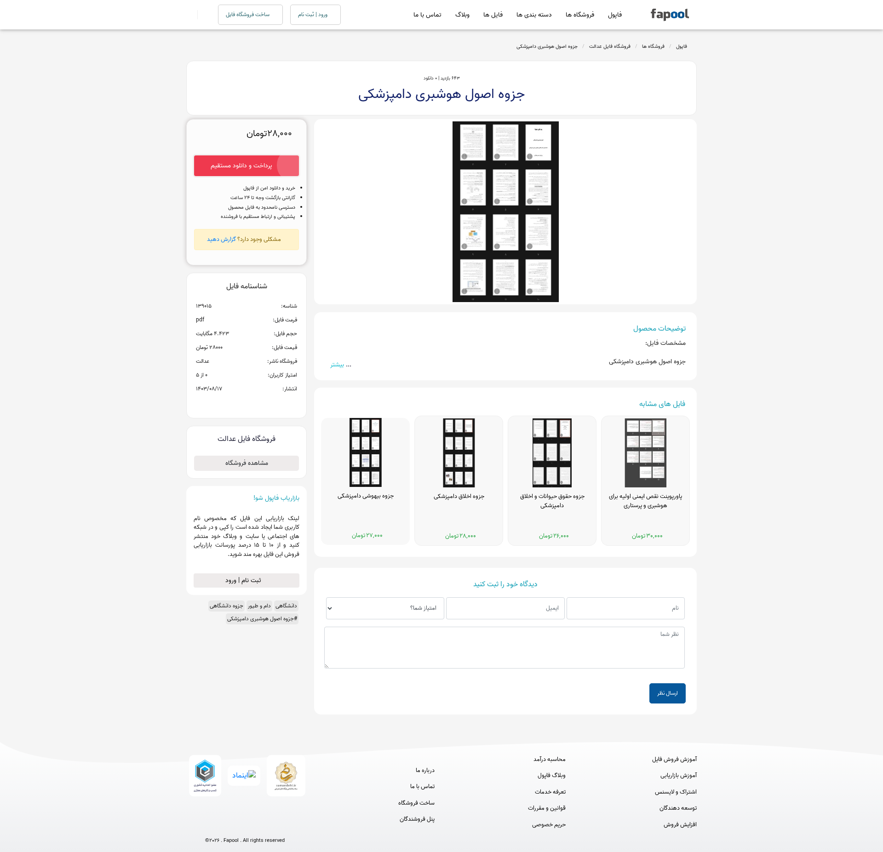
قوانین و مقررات (547, 808)
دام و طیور (259, 605)
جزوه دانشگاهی (226, 605)
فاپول (615, 15)
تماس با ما (427, 15)
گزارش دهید (221, 239)
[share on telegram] (234, 403)
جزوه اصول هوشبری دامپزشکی (547, 46)
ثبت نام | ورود (244, 580)
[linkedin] (279, 825)
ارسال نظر (667, 693)
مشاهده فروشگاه (246, 463)
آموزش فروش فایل (674, 759)
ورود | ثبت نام (313, 14)
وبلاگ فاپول (552, 775)
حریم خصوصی (549, 824)
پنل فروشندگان (417, 819)
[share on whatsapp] (246, 403)
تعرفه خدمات (550, 792)
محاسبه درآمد (549, 759)
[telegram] (228, 825)
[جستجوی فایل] (202, 14)
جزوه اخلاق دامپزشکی (459, 496)
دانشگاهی (286, 605)
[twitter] (262, 825)
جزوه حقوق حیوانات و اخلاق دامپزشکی (552, 501)
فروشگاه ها (580, 15)
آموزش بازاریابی (678, 775)
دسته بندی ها (534, 15)
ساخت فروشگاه (416, 803)
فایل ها (493, 15)
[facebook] (211, 825)
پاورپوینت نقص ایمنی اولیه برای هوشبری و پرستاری (645, 501)
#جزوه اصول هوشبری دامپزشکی (262, 618)
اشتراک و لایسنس (676, 792)
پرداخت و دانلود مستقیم (241, 165)
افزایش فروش (680, 824)
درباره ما (425, 770)
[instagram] (245, 825)
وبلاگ (462, 15)
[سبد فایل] (190, 15)
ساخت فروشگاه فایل (248, 14)
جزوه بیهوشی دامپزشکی (366, 496)
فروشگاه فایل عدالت (610, 46)
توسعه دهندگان (678, 808)
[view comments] (258, 403)
